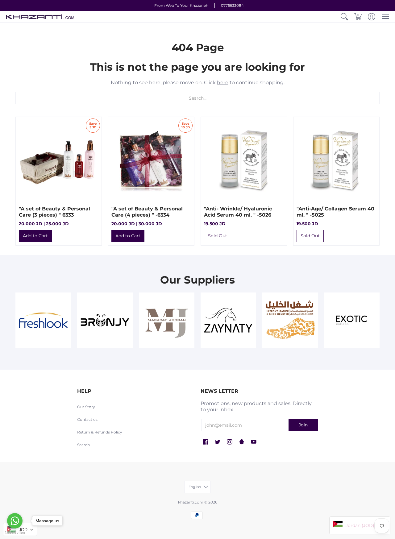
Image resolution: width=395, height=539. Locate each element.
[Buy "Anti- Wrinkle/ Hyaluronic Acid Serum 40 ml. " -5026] (244, 160)
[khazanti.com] (40, 16)
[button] (344, 16)
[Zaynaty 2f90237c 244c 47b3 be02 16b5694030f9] (228, 320)
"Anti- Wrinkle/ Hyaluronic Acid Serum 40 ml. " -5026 (238, 212)
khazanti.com (190, 502)
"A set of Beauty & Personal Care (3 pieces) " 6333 (54, 212)
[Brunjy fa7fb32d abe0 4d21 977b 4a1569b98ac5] (105, 320)
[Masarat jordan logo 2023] (166, 320)
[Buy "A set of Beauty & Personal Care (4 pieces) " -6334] (151, 160)
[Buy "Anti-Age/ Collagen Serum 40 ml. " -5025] (336, 160)
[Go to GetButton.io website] (15, 533)
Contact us (87, 419)
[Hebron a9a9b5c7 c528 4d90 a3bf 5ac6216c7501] (290, 320)
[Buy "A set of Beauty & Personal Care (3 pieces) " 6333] (58, 160)
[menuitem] (344, 16)
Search (83, 444)
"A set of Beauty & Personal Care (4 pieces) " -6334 (147, 212)
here (222, 82)
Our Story (86, 406)
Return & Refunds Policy (99, 432)
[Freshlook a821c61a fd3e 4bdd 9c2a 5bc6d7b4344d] (43, 320)
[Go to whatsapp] (15, 521)
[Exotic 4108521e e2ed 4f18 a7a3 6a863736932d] (352, 320)
